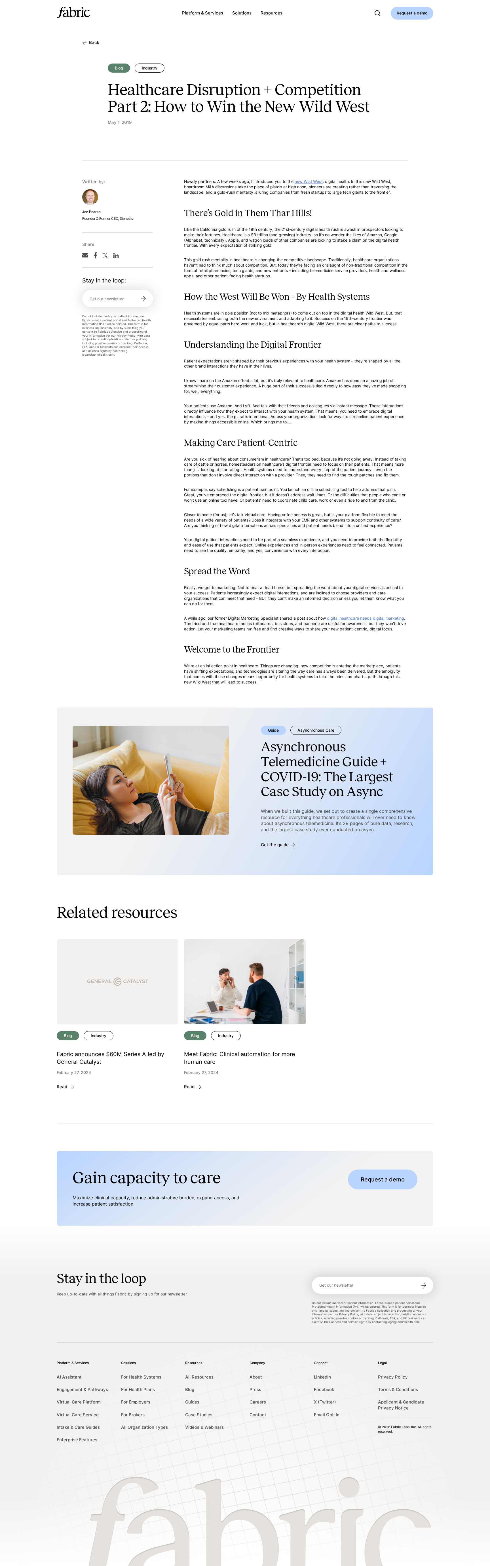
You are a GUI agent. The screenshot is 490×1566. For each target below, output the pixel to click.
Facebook (324, 1389)
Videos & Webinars (204, 1427)
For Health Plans (138, 1389)
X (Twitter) (325, 1402)
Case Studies (198, 1414)
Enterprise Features (77, 1439)
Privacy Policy (393, 1377)
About (256, 1377)
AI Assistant (69, 1377)
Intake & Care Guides (78, 1427)
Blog (189, 1389)
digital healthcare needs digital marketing (365, 618)
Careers (258, 1402)
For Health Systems (141, 1377)
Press (255, 1389)
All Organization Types (144, 1427)
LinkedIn (322, 1377)
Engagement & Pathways (82, 1389)
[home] (73, 13)
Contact (258, 1414)
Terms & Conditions (398, 1389)
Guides (192, 1402)
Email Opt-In (326, 1414)
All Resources (199, 1377)
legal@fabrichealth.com (98, 354)
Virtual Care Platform (79, 1402)
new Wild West (309, 181)
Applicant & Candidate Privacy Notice (401, 1404)
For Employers (135, 1402)
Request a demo (412, 12)
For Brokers (133, 1414)
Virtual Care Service (78, 1414)
